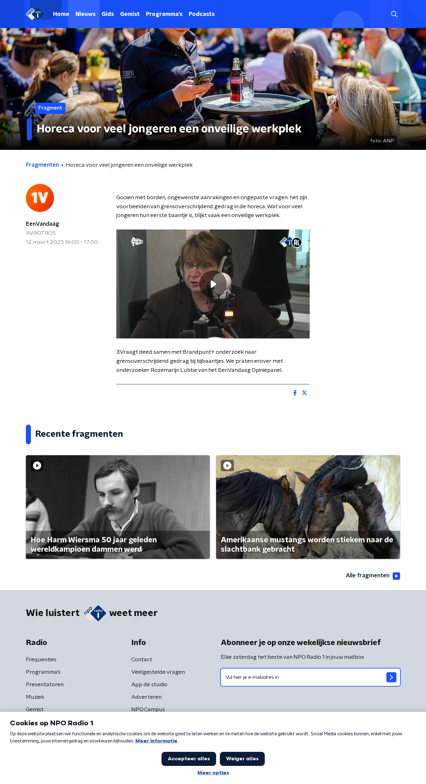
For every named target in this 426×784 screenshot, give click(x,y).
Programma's (164, 14)
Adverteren (146, 697)
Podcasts (202, 14)
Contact (141, 660)
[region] (213, 283)
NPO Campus (148, 710)
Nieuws (85, 14)
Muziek (35, 697)
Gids (108, 14)
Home (61, 14)
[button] (394, 14)
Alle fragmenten (368, 576)
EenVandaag (42, 224)
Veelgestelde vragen (158, 672)
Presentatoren (45, 685)
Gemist (130, 14)
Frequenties (41, 660)
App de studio (149, 685)
